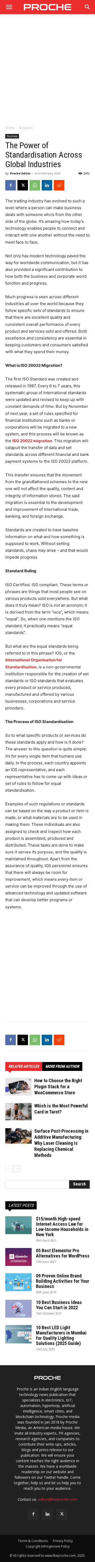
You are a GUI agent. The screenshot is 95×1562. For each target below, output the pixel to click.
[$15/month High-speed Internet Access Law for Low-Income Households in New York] (18, 1225)
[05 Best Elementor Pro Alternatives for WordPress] (18, 1257)
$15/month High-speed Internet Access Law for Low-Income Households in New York (62, 1226)
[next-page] (17, 1168)
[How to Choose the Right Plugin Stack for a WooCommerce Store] (18, 1087)
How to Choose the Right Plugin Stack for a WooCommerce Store (58, 1086)
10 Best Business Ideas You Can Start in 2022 (59, 1305)
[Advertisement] (47, 72)
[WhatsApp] (35, 185)
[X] (22, 185)
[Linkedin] (47, 185)
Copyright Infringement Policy (48, 1546)
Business (26, 128)
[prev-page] (8, 1168)
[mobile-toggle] (9, 7)
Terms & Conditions (33, 1541)
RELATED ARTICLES (23, 1066)
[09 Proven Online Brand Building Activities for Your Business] (18, 1282)
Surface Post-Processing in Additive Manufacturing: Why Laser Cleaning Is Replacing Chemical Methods (61, 1143)
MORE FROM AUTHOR (62, 1066)
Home (10, 128)
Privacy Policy (63, 1541)
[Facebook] (10, 185)
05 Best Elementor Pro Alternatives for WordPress (62, 1253)
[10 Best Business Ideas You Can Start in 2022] (18, 1309)
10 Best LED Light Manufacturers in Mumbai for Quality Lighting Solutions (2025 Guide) (61, 1335)
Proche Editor (20, 173)
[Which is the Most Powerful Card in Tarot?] (18, 1111)
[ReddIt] (59, 185)
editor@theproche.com (57, 1499)
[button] (87, 7)
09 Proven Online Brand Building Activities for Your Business (62, 1281)
